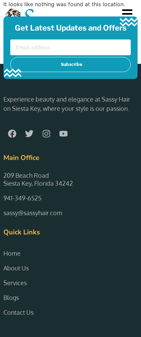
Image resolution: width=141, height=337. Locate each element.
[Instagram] (46, 133)
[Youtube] (63, 133)
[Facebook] (12, 133)
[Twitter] (29, 133)
